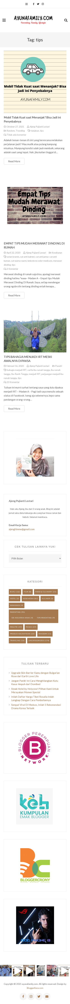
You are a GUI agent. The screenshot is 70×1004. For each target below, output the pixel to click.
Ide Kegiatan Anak (20, 618)
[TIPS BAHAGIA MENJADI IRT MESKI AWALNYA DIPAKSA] (35, 331)
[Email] (46, 996)
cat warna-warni (19, 260)
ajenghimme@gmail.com (22, 529)
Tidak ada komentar (16, 134)
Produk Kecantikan (20, 634)
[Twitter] (38, 4)
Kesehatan (57, 252)
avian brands (13, 256)
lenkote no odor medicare (40, 260)
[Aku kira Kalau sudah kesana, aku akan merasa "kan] (29, 971)
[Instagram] (42, 4)
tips (42, 130)
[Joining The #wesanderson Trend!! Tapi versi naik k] (64, 971)
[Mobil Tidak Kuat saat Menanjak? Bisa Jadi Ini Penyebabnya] (35, 82)
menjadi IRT (34, 374)
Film (26, 592)
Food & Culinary (43, 592)
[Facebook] (33, 4)
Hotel (13, 598)
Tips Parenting (44, 618)
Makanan (15, 605)
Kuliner (46, 598)
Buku (13, 592)
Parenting (15, 612)
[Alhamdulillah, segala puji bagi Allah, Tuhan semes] (41, 971)
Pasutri (58, 366)
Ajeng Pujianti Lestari (40, 126)
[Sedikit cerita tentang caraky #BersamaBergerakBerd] (17, 971)
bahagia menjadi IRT (17, 370)
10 (13, 382)
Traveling (20, 130)
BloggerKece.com (35, 988)
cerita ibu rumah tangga (39, 370)
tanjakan (35, 130)
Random (11, 130)
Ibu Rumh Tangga (19, 374)
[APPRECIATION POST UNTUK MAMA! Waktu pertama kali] (52, 971)
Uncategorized (36, 640)
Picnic (29, 627)
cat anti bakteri (27, 256)
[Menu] (26, 4)
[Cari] (66, 20)
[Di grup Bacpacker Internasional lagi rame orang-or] (6, 971)
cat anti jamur (42, 256)
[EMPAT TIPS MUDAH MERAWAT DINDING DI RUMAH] (35, 208)
